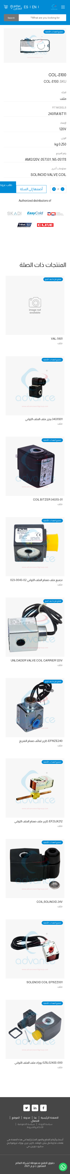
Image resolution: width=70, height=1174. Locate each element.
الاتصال (35, 1120)
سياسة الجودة (45, 1124)
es (26, 7)
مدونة (26, 1117)
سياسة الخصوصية (26, 1124)
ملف (60, 343)
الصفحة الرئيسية (49, 1117)
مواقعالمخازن (17, 7)
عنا (35, 1117)
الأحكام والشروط (35, 1127)
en (34, 7)
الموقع (16, 1117)
